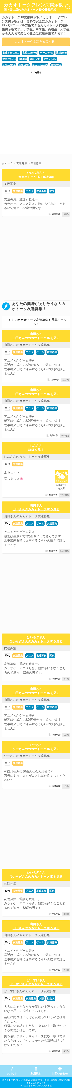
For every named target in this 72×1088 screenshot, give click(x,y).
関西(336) (56, 65)
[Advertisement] (36, 116)
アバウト (12, 1073)
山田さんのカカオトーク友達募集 (27, 344)
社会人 (51, 998)
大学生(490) (9, 65)
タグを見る (36, 72)
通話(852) (61, 52)
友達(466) (24, 65)
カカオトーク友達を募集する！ (36, 41)
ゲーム (40, 352)
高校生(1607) (29, 52)
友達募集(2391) (10, 52)
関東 (52, 191)
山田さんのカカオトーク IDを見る (36, 338)
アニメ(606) (49, 59)
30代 (7, 191)
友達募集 (10, 183)
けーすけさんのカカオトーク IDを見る (36, 984)
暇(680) (23, 59)
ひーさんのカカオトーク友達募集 (27, 755)
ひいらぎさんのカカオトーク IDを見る (36, 641)
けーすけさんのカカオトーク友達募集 (30, 991)
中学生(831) (9, 59)
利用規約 (36, 1073)
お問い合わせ (60, 1073)
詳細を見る (36, 449)
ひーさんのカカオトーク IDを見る (36, 749)
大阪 (41, 998)
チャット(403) (40, 65)
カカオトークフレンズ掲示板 (33, 6)
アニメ (29, 191)
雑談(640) (35, 59)
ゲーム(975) (46, 52)
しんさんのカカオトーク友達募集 (27, 456)
